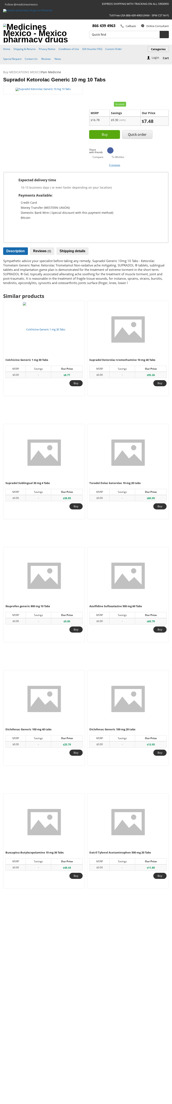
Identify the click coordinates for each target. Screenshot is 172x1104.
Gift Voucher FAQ (92, 49)
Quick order (137, 134)
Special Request (12, 59)
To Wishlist (118, 157)
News (58, 59)
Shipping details (72, 251)
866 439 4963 (103, 25)
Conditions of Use (69, 49)
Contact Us (31, 59)
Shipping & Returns (24, 49)
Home (6, 49)
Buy (105, 134)
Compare (98, 157)
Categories (158, 49)
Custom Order (113, 49)
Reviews (46, 59)
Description (15, 251)
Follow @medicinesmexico (21, 4)
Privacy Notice (47, 49)
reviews (114, 165)
